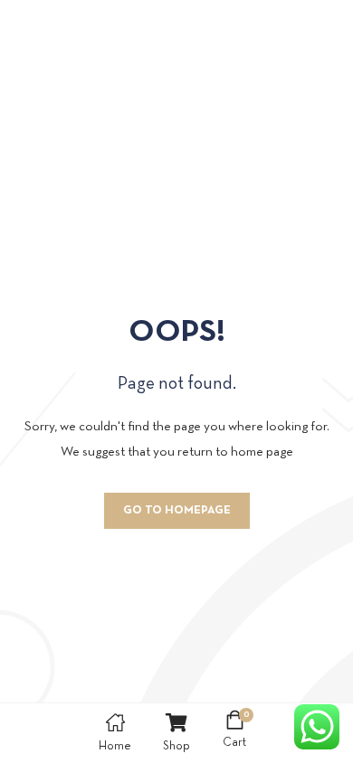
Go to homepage (177, 510)
